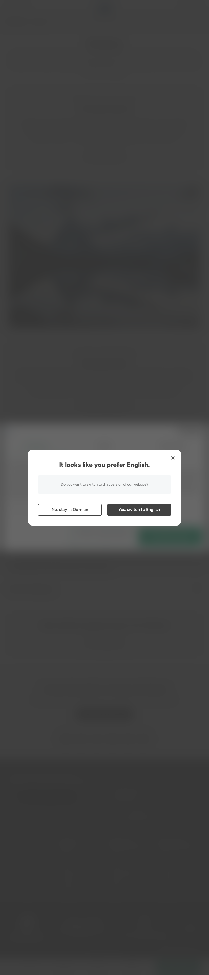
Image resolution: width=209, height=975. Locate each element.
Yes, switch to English (139, 509)
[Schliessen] (173, 458)
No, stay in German (69, 509)
